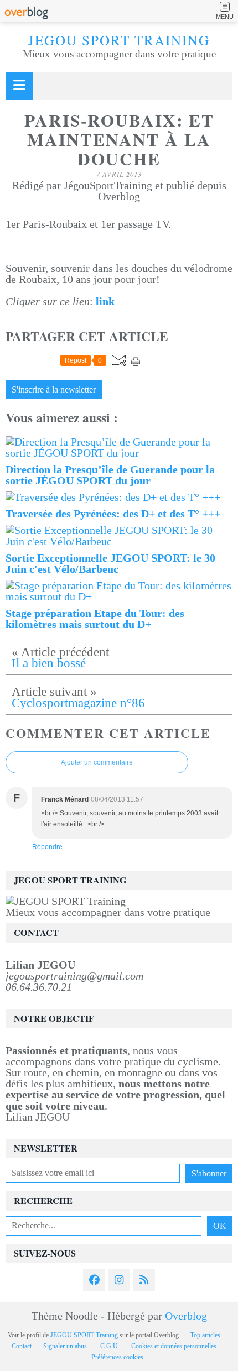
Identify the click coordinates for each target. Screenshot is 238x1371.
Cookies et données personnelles (173, 1346)
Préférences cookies (117, 1357)
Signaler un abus (66, 1346)
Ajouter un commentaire (97, 762)
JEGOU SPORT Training (119, 40)
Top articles (205, 1335)
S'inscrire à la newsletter (54, 390)
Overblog (186, 1316)
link (105, 301)
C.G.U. (110, 1346)
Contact (22, 1346)
